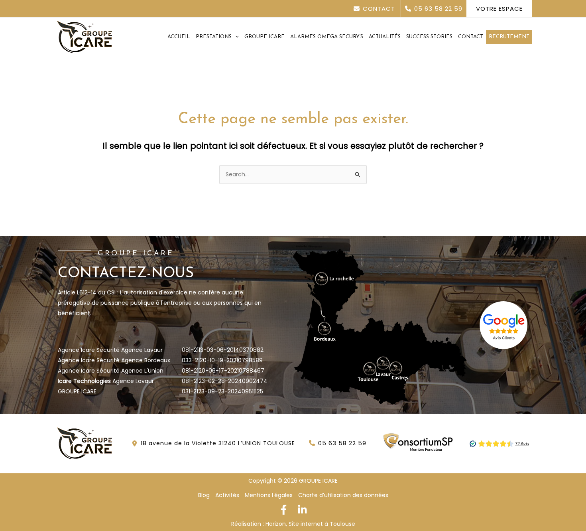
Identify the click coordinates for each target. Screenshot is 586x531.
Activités (227, 495)
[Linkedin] (302, 510)
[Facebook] (284, 510)
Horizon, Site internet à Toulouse (310, 524)
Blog (204, 495)
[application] (235, 37)
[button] (377, 8)
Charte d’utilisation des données (343, 495)
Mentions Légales (269, 495)
